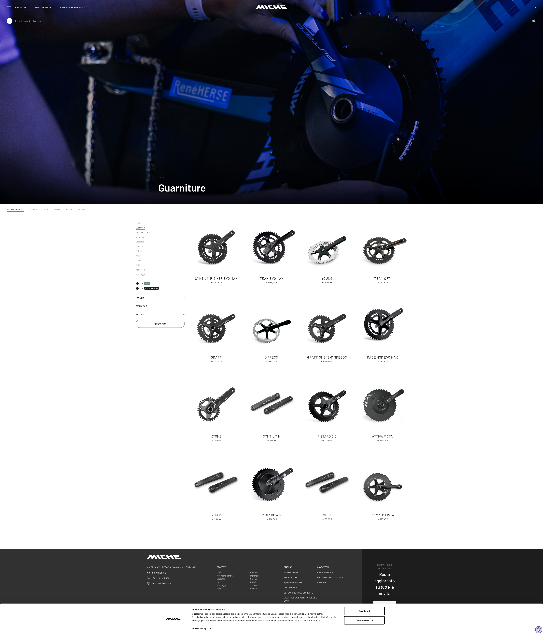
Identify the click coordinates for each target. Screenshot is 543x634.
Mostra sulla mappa (161, 583)
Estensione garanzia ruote (298, 592)
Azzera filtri (160, 323)
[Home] (272, 7)
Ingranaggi (141, 237)
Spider (139, 265)
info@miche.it (159, 572)
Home (17, 21)
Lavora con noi (325, 572)
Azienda (288, 567)
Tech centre (290, 577)
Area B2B (321, 582)
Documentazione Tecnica (330, 577)
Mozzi (138, 255)
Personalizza (362, 620)
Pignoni (139, 246)
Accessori (140, 269)
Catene (139, 251)
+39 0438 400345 (160, 577)
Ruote (138, 223)
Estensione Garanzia (72, 7)
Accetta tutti (364, 611)
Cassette (140, 241)
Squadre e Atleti (293, 582)
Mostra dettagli (199, 628)
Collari (138, 260)
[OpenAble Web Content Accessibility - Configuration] (539, 630)
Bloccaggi (140, 274)
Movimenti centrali (144, 232)
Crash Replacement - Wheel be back (300, 599)
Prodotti (20, 7)
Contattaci (323, 567)
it (532, 7)
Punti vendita (43, 7)
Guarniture (140, 227)
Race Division (291, 587)
